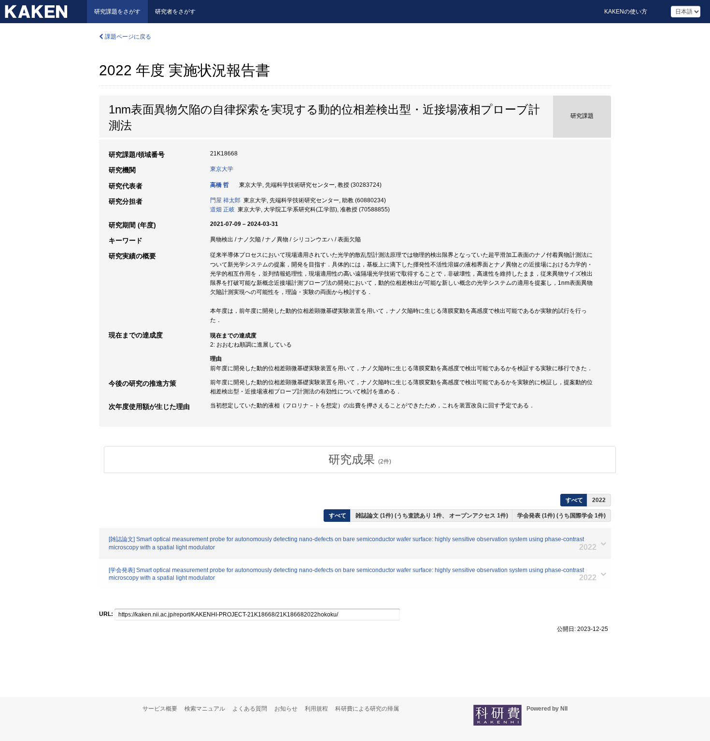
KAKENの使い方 (625, 11)
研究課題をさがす (117, 11)
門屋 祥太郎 (225, 200)
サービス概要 (159, 708)
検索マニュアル (205, 708)
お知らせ (286, 708)
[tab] (360, 459)
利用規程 (316, 708)
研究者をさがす (175, 11)
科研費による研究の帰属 (367, 708)
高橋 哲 (219, 185)
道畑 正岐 (222, 209)
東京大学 (221, 169)
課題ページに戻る (127, 36)
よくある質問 (249, 708)
